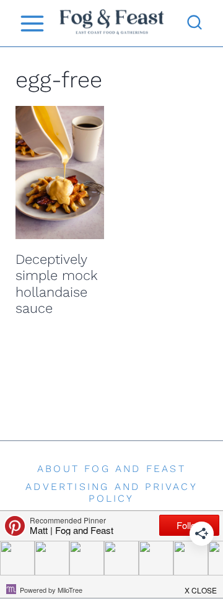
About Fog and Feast (111, 468)
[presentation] (59, 172)
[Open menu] (32, 23)
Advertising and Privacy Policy (111, 492)
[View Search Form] (194, 23)
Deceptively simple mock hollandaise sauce (56, 283)
